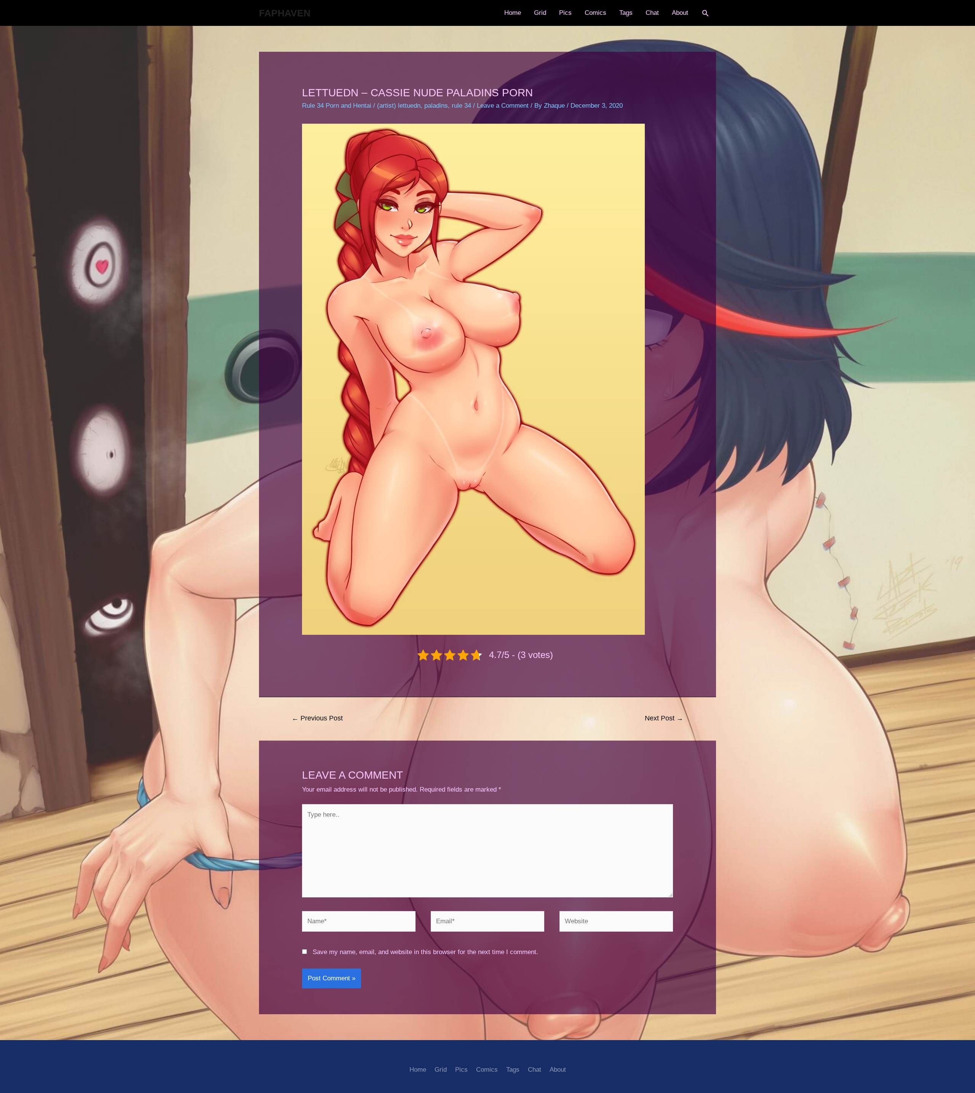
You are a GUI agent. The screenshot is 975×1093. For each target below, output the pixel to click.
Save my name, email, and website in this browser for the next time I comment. (425, 952)
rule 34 (461, 105)
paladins (436, 105)
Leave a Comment (503, 105)
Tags (626, 12)
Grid (540, 12)
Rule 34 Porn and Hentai (336, 105)
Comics (595, 12)
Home (512, 12)
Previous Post (317, 718)
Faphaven (284, 13)
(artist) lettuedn (398, 105)
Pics (565, 12)
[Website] (616, 923)
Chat (652, 12)
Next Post (664, 718)
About (680, 12)
